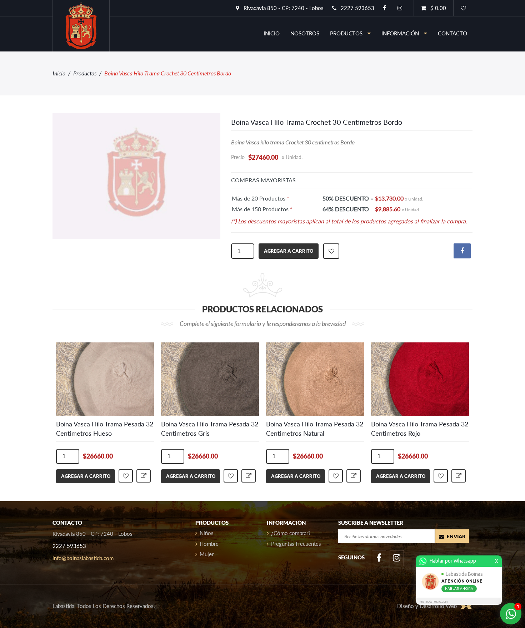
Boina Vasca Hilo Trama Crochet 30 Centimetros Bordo (316, 122)
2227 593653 (356, 8)
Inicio (58, 73)
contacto (452, 33)
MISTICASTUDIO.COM (434, 601)
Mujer (207, 554)
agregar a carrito (288, 251)
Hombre (209, 543)
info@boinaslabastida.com (83, 558)
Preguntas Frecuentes (296, 543)
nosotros (304, 33)
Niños (207, 533)
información (400, 33)
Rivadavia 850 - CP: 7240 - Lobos (283, 8)
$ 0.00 (437, 8)
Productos (84, 73)
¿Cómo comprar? (291, 533)
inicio (272, 33)
